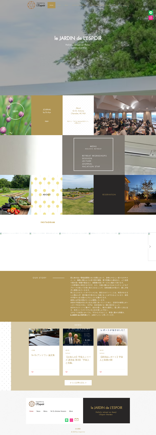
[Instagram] (151, 18)
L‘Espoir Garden (78, 47)
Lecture (67, 353)
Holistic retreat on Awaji (78, 44)
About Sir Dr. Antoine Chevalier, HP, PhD (78, 111)
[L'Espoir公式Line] (151, 13)
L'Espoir (40, 404)
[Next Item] (150, 246)
